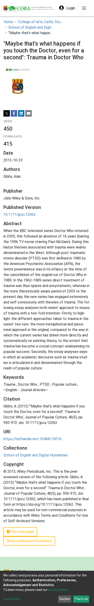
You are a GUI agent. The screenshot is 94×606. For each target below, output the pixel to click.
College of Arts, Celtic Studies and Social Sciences (41, 22)
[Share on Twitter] (6, 113)
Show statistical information (29, 541)
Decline (64, 599)
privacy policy (58, 590)
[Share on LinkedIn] (21, 113)
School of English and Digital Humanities (31, 27)
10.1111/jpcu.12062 (19, 214)
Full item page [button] (22, 532)
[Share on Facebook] (14, 113)
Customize (11, 599)
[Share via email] (28, 113)
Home (8, 22)
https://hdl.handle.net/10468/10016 (32, 439)
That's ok (81, 599)
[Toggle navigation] (84, 8)
